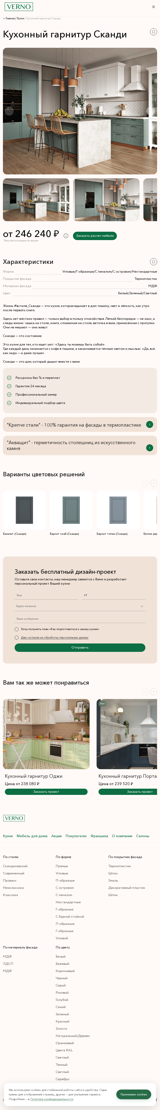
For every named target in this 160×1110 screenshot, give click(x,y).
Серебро (62, 1079)
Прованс (10, 880)
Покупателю (76, 836)
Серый (61, 985)
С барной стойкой (70, 916)
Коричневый (65, 971)
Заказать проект (46, 791)
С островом (65, 887)
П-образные (65, 880)
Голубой (62, 999)
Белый (61, 956)
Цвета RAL (64, 1050)
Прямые (62, 866)
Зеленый (62, 1014)
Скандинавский (15, 866)
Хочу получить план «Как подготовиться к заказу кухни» (60, 629)
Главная (10, 18)
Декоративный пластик (126, 887)
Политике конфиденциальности (51, 1099)
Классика (10, 895)
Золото (61, 1028)
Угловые (62, 873)
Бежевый (62, 963)
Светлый (62, 1057)
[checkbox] (17, 629)
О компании (122, 836)
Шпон (113, 873)
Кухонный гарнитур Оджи (33, 776)
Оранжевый (65, 1043)
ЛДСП (8, 963)
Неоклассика (13, 887)
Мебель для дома (32, 836)
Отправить (80, 647)
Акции (56, 836)
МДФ (7, 956)
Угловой (62, 938)
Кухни (8, 836)
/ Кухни (19, 18)
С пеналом (64, 895)
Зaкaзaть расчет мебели (95, 235)
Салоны (142, 836)
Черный (62, 978)
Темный (62, 1064)
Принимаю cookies (133, 1094)
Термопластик (119, 866)
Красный (62, 1021)
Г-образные (64, 909)
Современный (13, 873)
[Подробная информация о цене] (66, 235)
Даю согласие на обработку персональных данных (54, 637)
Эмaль (113, 880)
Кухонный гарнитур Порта (128, 776)
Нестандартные (68, 902)
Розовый (62, 992)
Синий (61, 1007)
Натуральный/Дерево (73, 1035)
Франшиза (99, 836)
